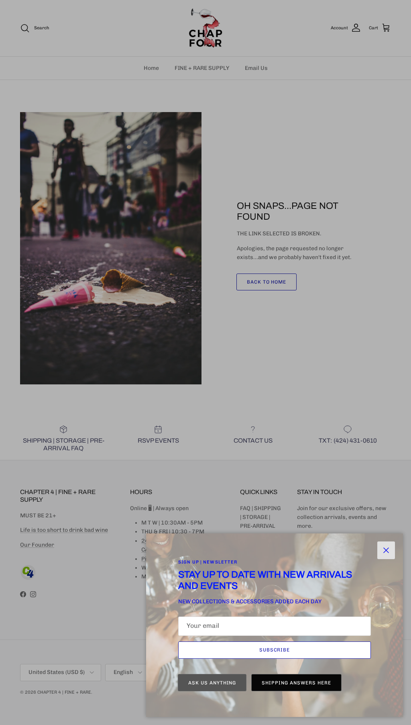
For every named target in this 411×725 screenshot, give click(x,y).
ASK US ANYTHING (212, 683)
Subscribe (274, 650)
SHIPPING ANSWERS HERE (296, 683)
